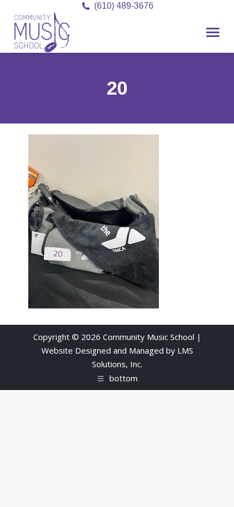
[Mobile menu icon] (212, 32)
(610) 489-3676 (123, 5)
